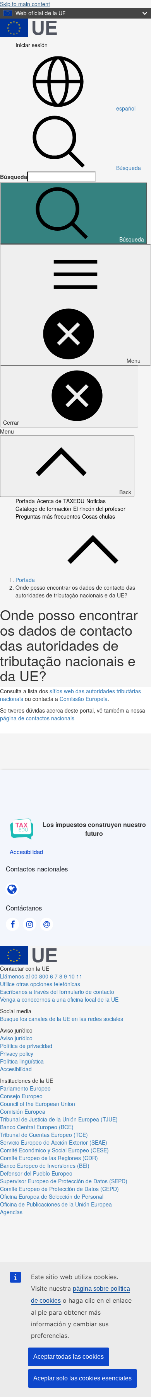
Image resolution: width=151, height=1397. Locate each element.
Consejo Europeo (21, 1096)
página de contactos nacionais (37, 718)
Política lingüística (22, 1061)
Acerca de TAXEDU (60, 501)
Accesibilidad (16, 1069)
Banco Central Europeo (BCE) (37, 1127)
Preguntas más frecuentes (47, 516)
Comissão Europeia (84, 699)
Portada (25, 501)
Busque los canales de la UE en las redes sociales (61, 1019)
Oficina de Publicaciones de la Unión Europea (56, 1204)
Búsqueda (128, 168)
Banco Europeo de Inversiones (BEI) (44, 1165)
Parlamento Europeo (25, 1088)
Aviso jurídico (16, 1038)
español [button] (126, 108)
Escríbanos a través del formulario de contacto (57, 991)
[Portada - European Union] (28, 27)
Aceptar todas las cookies (68, 1356)
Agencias (11, 1212)
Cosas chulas (98, 516)
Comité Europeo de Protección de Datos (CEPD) (59, 1189)
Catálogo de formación (43, 508)
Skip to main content (25, 4)
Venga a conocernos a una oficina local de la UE (59, 999)
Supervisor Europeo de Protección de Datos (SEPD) (63, 1181)
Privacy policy (16, 1053)
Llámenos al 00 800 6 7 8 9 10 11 (41, 976)
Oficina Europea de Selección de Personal (51, 1196)
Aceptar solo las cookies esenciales (82, 1378)
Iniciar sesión (31, 45)
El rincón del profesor (99, 508)
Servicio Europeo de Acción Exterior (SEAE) (53, 1142)
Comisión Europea (22, 1111)
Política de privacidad (26, 1046)
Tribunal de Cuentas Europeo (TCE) (44, 1134)
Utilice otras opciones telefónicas (40, 984)
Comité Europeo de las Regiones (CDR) (49, 1158)
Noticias (96, 501)
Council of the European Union (37, 1104)
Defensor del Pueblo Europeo (36, 1173)
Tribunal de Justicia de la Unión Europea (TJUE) (59, 1119)
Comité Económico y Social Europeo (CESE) (54, 1150)
